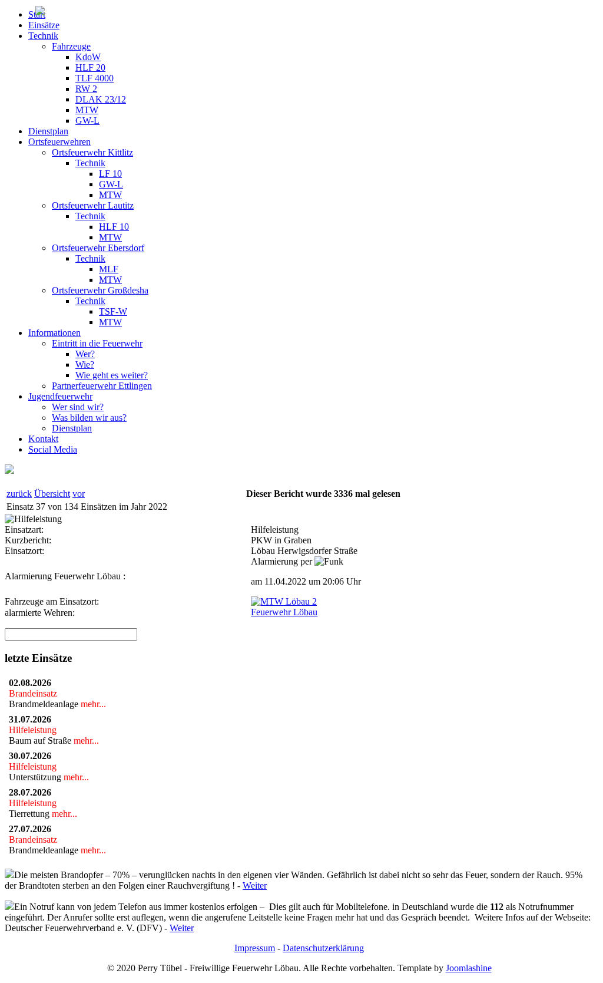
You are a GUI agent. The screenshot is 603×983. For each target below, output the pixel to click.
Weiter (255, 885)
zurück (19, 494)
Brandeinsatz (35, 693)
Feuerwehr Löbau (284, 612)
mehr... (92, 704)
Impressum (254, 948)
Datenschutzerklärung (323, 948)
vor (78, 494)
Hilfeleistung (35, 730)
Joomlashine (469, 968)
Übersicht (52, 494)
